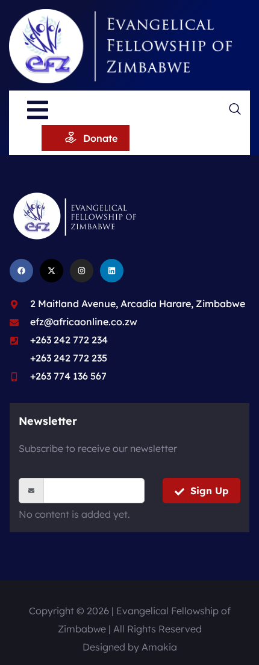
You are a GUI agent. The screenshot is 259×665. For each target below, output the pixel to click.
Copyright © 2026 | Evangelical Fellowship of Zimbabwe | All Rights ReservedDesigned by (130, 629)
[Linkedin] (111, 270)
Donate (100, 138)
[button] (235, 110)
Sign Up (209, 491)
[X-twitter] (51, 270)
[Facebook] (21, 270)
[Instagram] (81, 270)
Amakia (159, 647)
